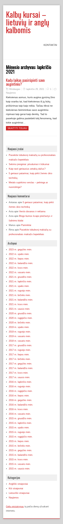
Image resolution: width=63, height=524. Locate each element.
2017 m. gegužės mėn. (20, 363)
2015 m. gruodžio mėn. (20, 418)
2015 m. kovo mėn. (18, 459)
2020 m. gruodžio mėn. (20, 313)
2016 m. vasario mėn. (20, 414)
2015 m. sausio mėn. (19, 468)
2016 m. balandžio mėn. (21, 404)
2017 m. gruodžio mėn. (20, 345)
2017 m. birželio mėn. (20, 359)
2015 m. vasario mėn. (20, 464)
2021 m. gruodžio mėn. (20, 277)
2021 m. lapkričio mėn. (20, 281)
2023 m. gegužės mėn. (20, 249)
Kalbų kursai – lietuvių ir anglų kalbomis (27, 22)
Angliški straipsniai (18, 484)
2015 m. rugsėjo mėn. (20, 432)
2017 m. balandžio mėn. (21, 368)
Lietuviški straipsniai (19, 493)
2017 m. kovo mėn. (18, 372)
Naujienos (11, 92)
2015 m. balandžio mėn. (21, 455)
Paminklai (26, 225)
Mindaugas (14, 89)
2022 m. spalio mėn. (19, 254)
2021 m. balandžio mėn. (21, 299)
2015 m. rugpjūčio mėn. (21, 436)
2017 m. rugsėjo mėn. (20, 350)
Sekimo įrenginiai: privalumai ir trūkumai (29, 164)
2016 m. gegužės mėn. (20, 400)
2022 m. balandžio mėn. (21, 263)
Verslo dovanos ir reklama (32, 211)
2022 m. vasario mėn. (20, 272)
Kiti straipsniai (16, 488)
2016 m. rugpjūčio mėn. (21, 391)
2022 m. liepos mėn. (19, 258)
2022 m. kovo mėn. (18, 267)
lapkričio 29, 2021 (35, 89)
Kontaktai (50, 45)
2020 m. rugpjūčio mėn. (21, 318)
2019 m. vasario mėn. (20, 336)
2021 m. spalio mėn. (19, 286)
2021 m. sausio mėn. (19, 309)
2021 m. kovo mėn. (18, 304)
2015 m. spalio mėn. (19, 427)
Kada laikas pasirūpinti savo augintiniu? (25, 82)
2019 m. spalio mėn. (19, 327)
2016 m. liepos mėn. (19, 395)
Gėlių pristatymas (15, 506)
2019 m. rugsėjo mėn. (20, 331)
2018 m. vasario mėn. (20, 341)
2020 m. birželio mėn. (20, 322)
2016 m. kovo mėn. (18, 409)
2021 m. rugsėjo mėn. (20, 290)
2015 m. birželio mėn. (20, 445)
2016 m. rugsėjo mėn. (20, 386)
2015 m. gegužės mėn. (20, 450)
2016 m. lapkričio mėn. (20, 382)
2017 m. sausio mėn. (19, 377)
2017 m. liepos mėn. (19, 354)
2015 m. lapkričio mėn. (20, 423)
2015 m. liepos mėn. (19, 441)
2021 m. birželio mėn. (20, 295)
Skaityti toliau (17, 128)
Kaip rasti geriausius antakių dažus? (27, 168)
